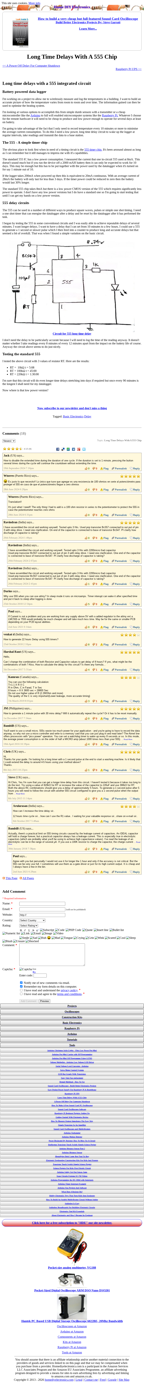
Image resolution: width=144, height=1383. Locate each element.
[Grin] (90, 938)
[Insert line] (101, 930)
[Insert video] (58, 933)
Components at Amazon (72, 1336)
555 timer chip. (93, 149)
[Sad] (33, 938)
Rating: (6, 925)
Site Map (124, 1379)
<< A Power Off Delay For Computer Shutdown (31, 65)
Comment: (9, 945)
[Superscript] (37, 930)
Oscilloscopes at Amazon (72, 1326)
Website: (7, 914)
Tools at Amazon (72, 1352)
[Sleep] (131, 938)
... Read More (127, 739)
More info (34, 3)
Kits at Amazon (72, 1342)
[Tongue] (67, 938)
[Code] (59, 930)
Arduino (35, 115)
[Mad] (56, 938)
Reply (136, 468)
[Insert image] (47, 933)
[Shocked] (32, 941)
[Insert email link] (36, 933)
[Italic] (24, 930)
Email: (7, 909)
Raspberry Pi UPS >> (129, 69)
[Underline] (29, 930)
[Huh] (42, 938)
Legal (79, 1379)
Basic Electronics (73, 416)
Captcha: (8, 969)
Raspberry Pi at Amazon (72, 1347)
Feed (103, 1379)
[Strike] (33, 930)
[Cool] (121, 938)
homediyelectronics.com (59, 1379)
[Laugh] (49, 938)
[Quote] (87, 930)
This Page (11, 878)
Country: (7, 920)
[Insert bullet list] (117, 930)
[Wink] (99, 938)
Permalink (121, 468)
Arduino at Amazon (72, 1331)
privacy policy (69, 990)
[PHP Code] (73, 930)
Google (112, 1379)
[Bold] (20, 930)
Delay (87, 416)
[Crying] (79, 938)
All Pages (28, 878)
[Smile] (24, 938)
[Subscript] (47, 930)
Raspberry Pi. (110, 115)
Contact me (91, 1379)
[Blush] (7, 941)
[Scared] (110, 938)
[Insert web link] (25, 933)
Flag (106, 468)
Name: (7, 903)
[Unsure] (19, 941)
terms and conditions (69, 994)
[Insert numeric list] (11, 933)
